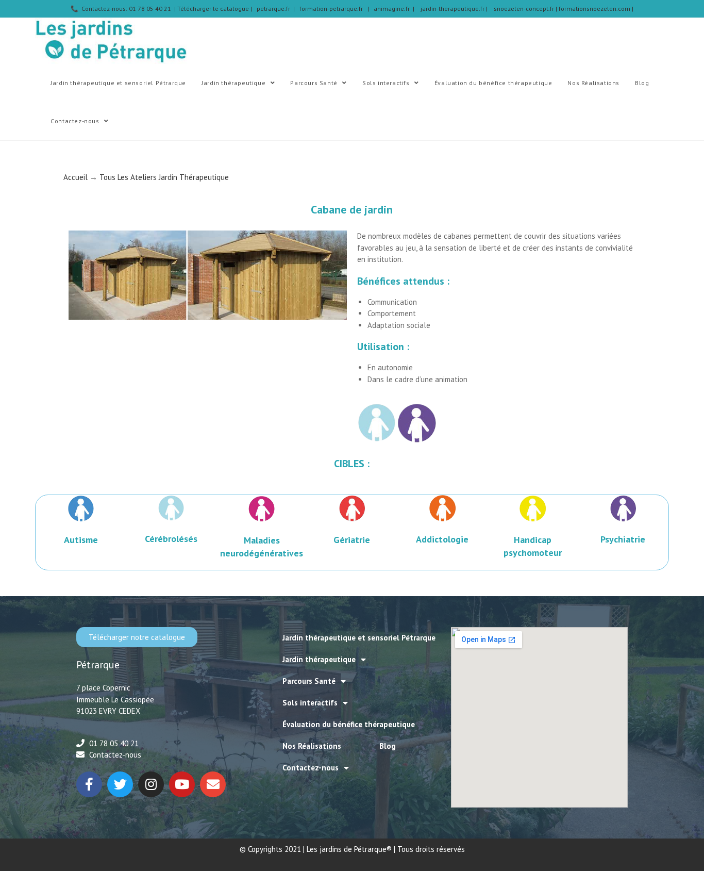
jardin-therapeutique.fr (453, 8)
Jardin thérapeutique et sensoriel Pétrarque (358, 638)
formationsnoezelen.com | (596, 8)
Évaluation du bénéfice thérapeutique (348, 724)
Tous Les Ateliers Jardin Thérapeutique (164, 177)
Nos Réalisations (311, 746)
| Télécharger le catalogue (211, 8)
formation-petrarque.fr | (336, 8)
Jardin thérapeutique (319, 659)
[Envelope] (213, 784)
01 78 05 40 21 (114, 743)
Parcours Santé (309, 681)
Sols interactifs (310, 703)
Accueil (75, 177)
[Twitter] (120, 784)
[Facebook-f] (89, 784)
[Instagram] (151, 784)
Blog (387, 746)
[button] (136, 637)
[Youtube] (182, 784)
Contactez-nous (310, 768)
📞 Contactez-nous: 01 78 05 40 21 (122, 8)
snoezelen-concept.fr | (526, 8)
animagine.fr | (397, 8)
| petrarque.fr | (274, 8)
